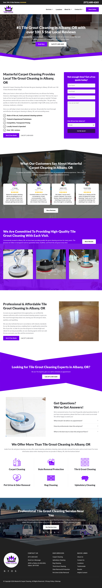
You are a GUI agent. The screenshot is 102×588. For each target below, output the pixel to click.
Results (79, 569)
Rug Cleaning (57, 563)
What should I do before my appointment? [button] (68, 421)
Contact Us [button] (78, 9)
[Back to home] (8, 9)
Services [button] (48, 9)
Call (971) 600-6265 (57, 44)
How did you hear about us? (76, 121)
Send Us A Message (34, 560)
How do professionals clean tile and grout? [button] (68, 426)
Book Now (41, 44)
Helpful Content (82, 572)
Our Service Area (51, 527)
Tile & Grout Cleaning (59, 566)
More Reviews (51, 210)
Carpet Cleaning (58, 557)
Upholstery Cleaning (59, 560)
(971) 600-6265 (91, 2)
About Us (80, 557)
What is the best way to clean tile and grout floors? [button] (71, 432)
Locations (59, 9)
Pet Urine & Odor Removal (61, 572)
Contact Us (80, 560)
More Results (89, 241)
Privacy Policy (50, 581)
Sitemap (57, 581)
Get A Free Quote (11, 135)
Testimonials (81, 566)
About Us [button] (67, 9)
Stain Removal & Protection (61, 569)
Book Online (92, 9)
